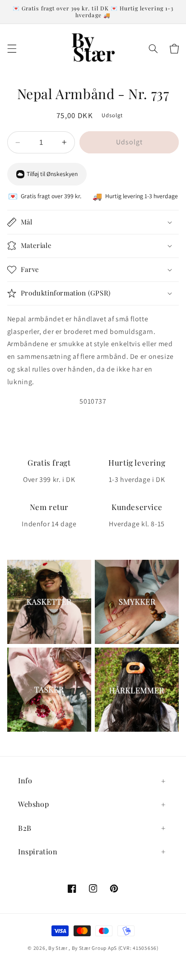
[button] (11, 48)
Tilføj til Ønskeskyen (52, 174)
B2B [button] (25, 828)
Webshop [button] (33, 804)
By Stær (57, 947)
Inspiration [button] (38, 851)
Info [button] (25, 780)
